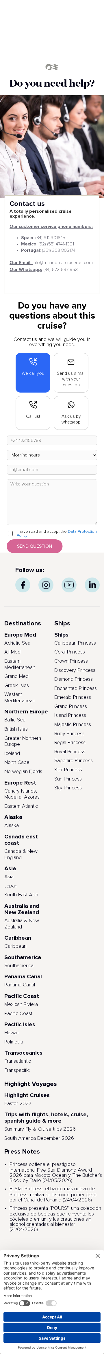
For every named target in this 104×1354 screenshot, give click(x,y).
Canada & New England (21, 854)
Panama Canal (19, 985)
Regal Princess (70, 742)
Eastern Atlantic (21, 806)
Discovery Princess (74, 670)
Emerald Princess (72, 697)
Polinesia (13, 1042)
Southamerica (19, 965)
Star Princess (68, 769)
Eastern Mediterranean (19, 664)
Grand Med (16, 676)
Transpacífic (17, 1070)
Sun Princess (68, 779)
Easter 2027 (17, 1103)
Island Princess (70, 715)
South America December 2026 (39, 1138)
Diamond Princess (73, 679)
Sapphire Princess (73, 760)
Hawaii (11, 1032)
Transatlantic (17, 1061)
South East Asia (21, 895)
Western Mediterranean (19, 697)
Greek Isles (16, 685)
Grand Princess (70, 706)
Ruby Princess (69, 733)
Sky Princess (68, 788)
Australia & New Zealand (21, 924)
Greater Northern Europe (22, 741)
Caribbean (15, 946)
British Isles (16, 729)
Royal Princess (69, 751)
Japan (10, 886)
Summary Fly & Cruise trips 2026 (40, 1129)
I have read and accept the (57, 534)
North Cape (16, 762)
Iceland (12, 753)
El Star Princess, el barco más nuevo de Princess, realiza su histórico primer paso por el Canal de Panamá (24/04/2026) (53, 1194)
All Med (12, 652)
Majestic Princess (72, 724)
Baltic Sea (14, 720)
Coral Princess (69, 652)
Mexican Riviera (21, 1004)
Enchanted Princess (75, 688)
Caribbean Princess (75, 643)
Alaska (11, 825)
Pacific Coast (18, 1013)
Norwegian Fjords (23, 771)
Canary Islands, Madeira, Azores (22, 794)
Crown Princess (71, 661)
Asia (9, 876)
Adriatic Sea (17, 643)
